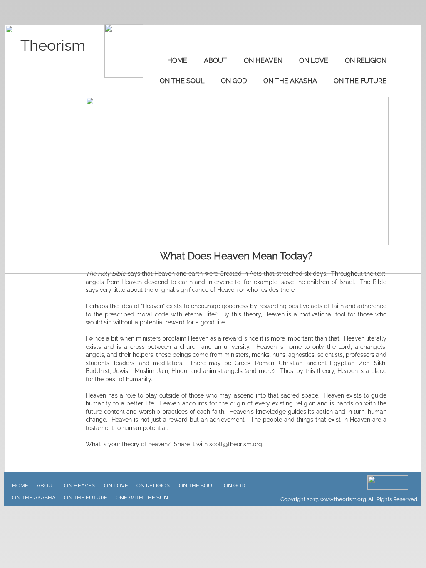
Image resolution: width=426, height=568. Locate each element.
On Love (313, 60)
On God (234, 81)
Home (177, 60)
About (215, 60)
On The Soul (182, 81)
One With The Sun (142, 497)
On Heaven (263, 60)
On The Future (360, 81)
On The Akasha (290, 81)
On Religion (365, 60)
